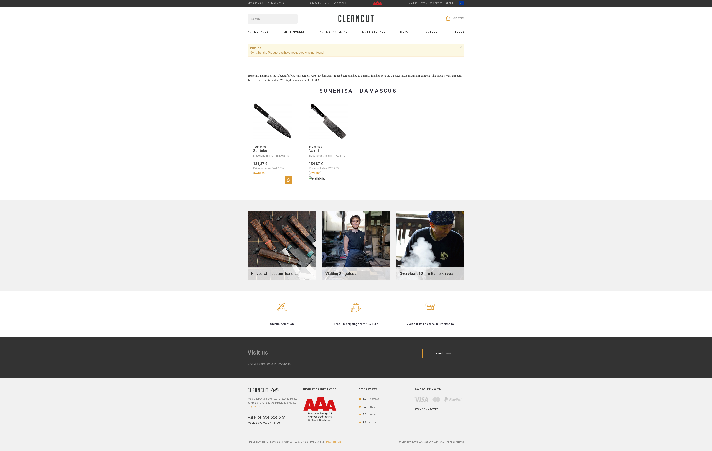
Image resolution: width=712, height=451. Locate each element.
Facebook (371, 398)
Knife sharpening (333, 31)
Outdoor (432, 31)
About (449, 3)
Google (369, 414)
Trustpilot (371, 422)
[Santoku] (272, 121)
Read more (443, 353)
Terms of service (431, 3)
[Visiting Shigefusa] (356, 245)
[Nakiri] (328, 121)
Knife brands (258, 31)
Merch (405, 31)
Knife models (294, 31)
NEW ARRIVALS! (256, 3)
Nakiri (314, 150)
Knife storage (373, 31)
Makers (413, 3)
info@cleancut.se (334, 442)
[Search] (292, 19)
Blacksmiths (276, 3)
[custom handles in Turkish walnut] (282, 245)
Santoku (260, 150)
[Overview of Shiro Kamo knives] (430, 245)
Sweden (259, 173)
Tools (459, 31)
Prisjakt (370, 406)
